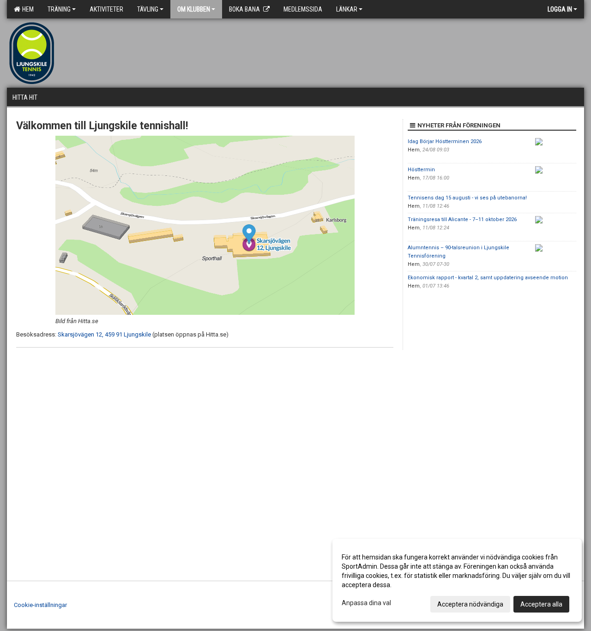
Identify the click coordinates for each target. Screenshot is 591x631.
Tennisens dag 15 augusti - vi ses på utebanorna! (467, 198)
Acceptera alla (541, 604)
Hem (26, 9)
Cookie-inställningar (40, 604)
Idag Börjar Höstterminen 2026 (445, 141)
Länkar (346, 9)
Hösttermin (421, 170)
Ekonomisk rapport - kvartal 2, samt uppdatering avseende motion (488, 278)
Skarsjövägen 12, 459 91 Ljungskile (104, 334)
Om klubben (193, 9)
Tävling (147, 9)
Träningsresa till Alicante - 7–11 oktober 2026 (462, 219)
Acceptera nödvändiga (470, 604)
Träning (59, 9)
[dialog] (457, 580)
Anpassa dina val (366, 603)
